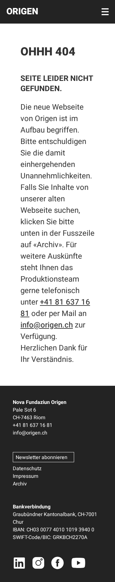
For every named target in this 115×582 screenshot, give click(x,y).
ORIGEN (22, 11)
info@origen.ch (46, 325)
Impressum (25, 476)
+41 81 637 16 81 (32, 425)
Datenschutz (27, 468)
